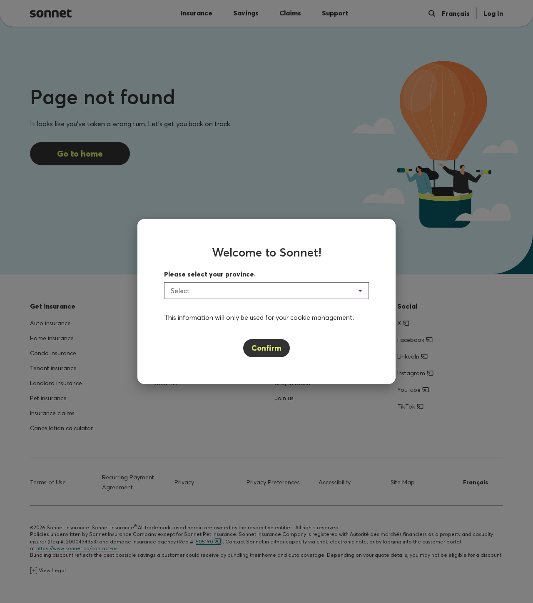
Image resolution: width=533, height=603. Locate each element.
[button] (266, 290)
